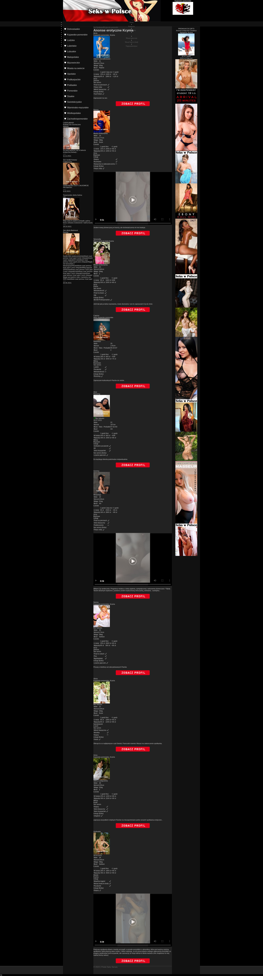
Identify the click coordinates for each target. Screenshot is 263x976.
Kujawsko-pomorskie (111, 27)
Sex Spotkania (98, 27)
